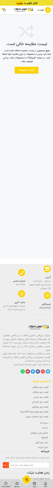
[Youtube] (28, 371)
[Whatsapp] (22, 371)
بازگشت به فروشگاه (26, 70)
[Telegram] (48, 371)
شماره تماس (19, 281)
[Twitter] (33, 371)
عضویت (19, 3)
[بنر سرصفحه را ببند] (3, 3)
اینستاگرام (46, 304)
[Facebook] (38, 371)
